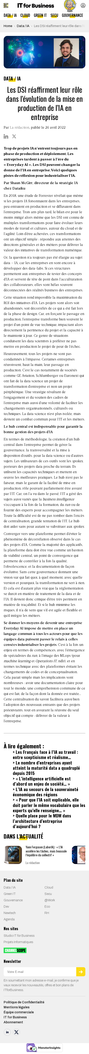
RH (46, 913)
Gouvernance (72, 15)
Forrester (46, 196)
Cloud (25, 15)
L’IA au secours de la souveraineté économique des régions (45, 791)
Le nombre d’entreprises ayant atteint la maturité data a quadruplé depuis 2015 (46, 767)
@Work (49, 900)
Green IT (40, 15)
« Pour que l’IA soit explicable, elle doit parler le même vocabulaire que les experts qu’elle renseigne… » (49, 805)
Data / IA (10, 15)
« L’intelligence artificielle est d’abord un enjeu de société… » (42, 781)
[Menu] (6, 5)
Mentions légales (16, 1007)
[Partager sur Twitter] (14, 136)
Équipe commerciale (19, 1012)
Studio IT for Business (19, 935)
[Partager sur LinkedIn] (6, 136)
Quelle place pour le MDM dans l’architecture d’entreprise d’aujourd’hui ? (42, 820)
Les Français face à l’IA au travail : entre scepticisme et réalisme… (45, 754)
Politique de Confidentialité (24, 1002)
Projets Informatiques (18, 942)
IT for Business (15, 1017)
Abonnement (13, 1022)
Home (8, 26)
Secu (54, 15)
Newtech (10, 913)
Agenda (9, 919)
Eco (47, 906)
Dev (6, 906)
